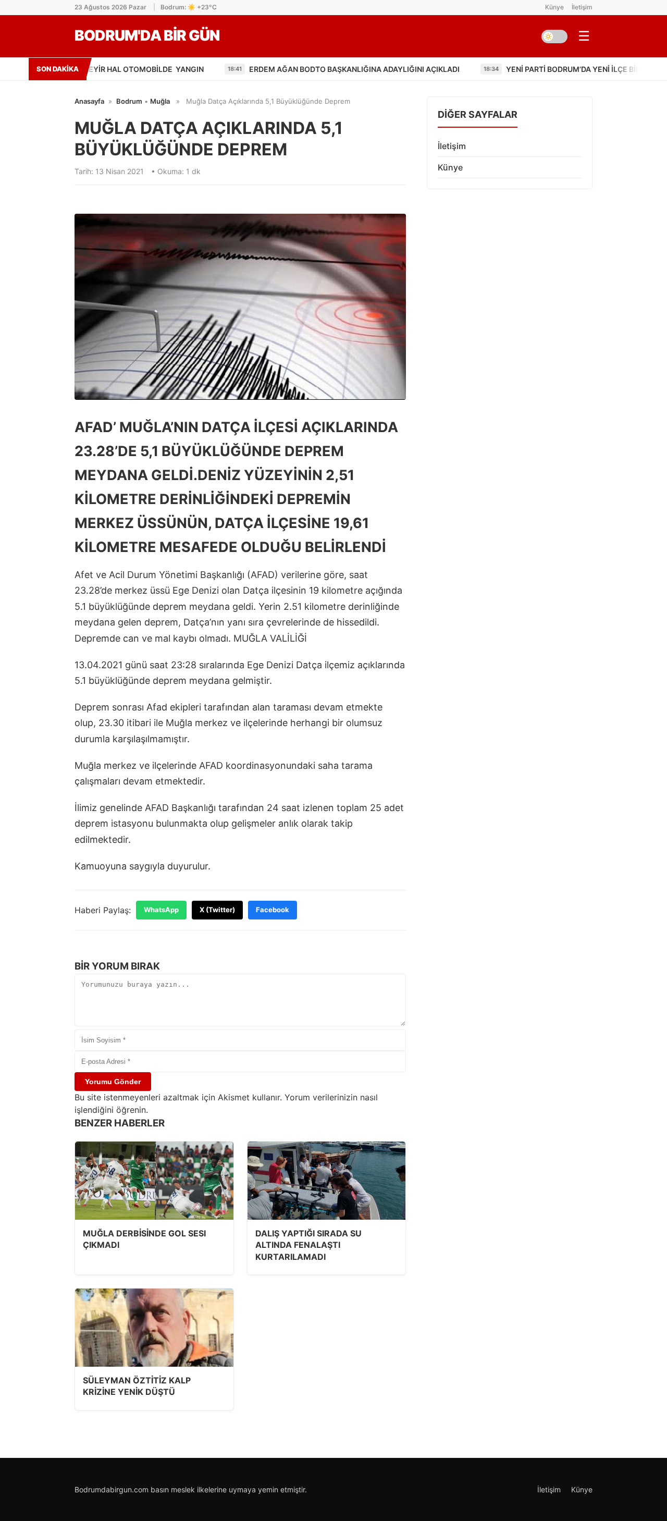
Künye (554, 7)
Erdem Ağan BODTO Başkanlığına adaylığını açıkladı (273, 69)
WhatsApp (161, 909)
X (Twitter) (217, 909)
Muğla (160, 101)
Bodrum (129, 101)
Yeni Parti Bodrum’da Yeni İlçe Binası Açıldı (510, 69)
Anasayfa (89, 101)
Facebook (272, 909)
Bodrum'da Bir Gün (147, 35)
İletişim (582, 7)
